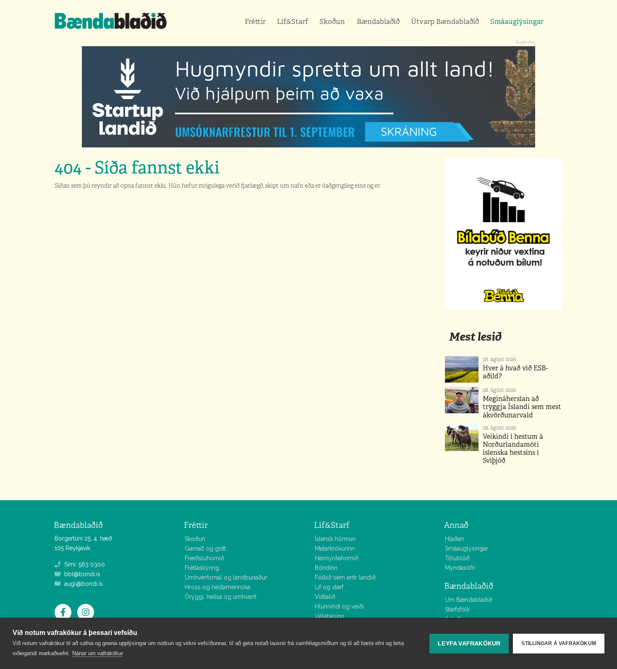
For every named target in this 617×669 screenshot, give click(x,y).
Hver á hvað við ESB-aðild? (515, 372)
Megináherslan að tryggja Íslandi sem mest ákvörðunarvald (522, 406)
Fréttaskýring (202, 567)
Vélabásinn (329, 616)
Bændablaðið (378, 21)
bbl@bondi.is (81, 574)
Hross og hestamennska (217, 587)
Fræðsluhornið (204, 558)
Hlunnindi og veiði (339, 606)
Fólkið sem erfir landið (345, 577)
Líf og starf (329, 587)
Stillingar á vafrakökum (558, 643)
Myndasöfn (460, 567)
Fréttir (255, 21)
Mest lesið (475, 336)
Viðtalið (325, 596)
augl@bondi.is (83, 583)
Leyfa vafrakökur (469, 643)
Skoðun (332, 21)
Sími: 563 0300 (84, 564)
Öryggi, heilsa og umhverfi (220, 596)
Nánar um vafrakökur (97, 653)
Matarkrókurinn (335, 548)
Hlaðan (454, 538)
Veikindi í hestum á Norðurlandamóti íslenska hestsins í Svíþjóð (513, 448)
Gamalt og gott (205, 548)
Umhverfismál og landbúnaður (226, 577)
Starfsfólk (457, 609)
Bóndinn (326, 567)
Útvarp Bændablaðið (445, 21)
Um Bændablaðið (468, 599)
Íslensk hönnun (335, 538)
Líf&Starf (292, 21)
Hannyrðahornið (336, 558)
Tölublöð (457, 558)
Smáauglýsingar (517, 21)
